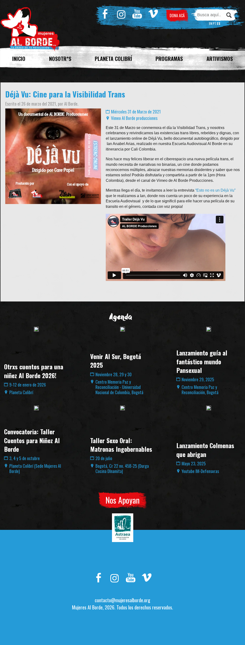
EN (210, 23)
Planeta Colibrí (113, 58)
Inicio (18, 58)
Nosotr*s (60, 58)
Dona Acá (177, 15)
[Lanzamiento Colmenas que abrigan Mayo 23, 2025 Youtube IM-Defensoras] (208, 408)
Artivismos (219, 58)
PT (214, 23)
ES (218, 23)
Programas (169, 58)
